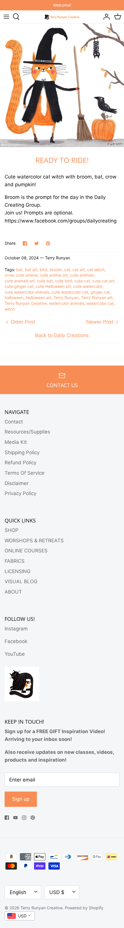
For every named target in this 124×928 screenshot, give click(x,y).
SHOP (11, 530)
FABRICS (15, 561)
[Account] (105, 16)
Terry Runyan (66, 297)
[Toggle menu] (6, 16)
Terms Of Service (24, 473)
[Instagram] (24, 817)
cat (67, 269)
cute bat (45, 280)
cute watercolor (87, 286)
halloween (14, 297)
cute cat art (103, 280)
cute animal (26, 275)
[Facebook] (7, 817)
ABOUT (13, 592)
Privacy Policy (20, 493)
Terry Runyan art (96, 297)
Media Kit (16, 442)
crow (9, 275)
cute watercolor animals (27, 292)
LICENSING (18, 571)
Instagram (16, 629)
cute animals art (20, 280)
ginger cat (100, 292)
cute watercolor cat (70, 292)
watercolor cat (100, 303)
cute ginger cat (19, 286)
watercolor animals (66, 303)
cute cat (82, 280)
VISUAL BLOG (21, 581)
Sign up (20, 799)
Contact (14, 422)
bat (19, 269)
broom (56, 269)
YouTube (15, 654)
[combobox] (20, 916)
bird (43, 269)
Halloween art (38, 297)
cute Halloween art (53, 286)
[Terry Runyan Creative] (62, 16)
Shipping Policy (22, 452)
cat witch (95, 269)
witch (10, 309)
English (18, 892)
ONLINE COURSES (26, 551)
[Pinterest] (33, 817)
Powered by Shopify (84, 907)
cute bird (63, 280)
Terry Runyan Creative (26, 303)
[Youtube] (15, 817)
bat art (31, 269)
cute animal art (54, 275)
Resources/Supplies (27, 432)
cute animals (82, 275)
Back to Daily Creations (62, 335)
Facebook (16, 641)
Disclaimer (17, 483)
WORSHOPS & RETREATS (34, 540)
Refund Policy (20, 462)
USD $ (56, 892)
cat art (78, 269)
